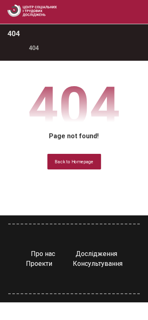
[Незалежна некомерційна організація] (32, 11)
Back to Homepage (74, 162)
